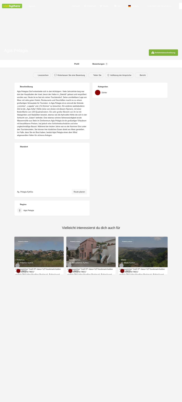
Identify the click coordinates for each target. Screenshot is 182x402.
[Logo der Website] (12, 6)
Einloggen (152, 6)
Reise (105, 6)
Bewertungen (99, 64)
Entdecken (91, 6)
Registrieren (166, 6)
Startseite (76, 6)
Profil (76, 64)
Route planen (79, 192)
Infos (119, 6)
